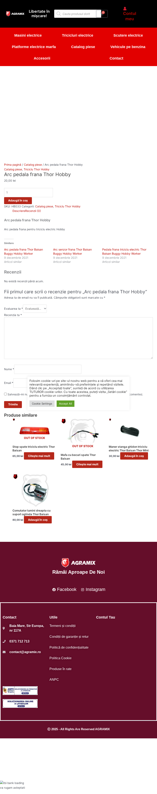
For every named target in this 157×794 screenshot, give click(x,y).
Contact (116, 58)
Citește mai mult (39, 456)
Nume (9, 369)
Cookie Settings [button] (42, 403)
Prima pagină (12, 164)
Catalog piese (83, 47)
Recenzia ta (13, 315)
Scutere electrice (128, 35)
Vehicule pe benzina (127, 47)
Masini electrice (28, 35)
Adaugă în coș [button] (134, 456)
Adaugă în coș (18, 200)
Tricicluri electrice (77, 35)
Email (8, 383)
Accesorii (42, 58)
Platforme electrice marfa (34, 47)
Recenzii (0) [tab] (33, 211)
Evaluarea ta (13, 308)
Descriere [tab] (18, 211)
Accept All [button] (65, 403)
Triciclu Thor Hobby (36, 169)
